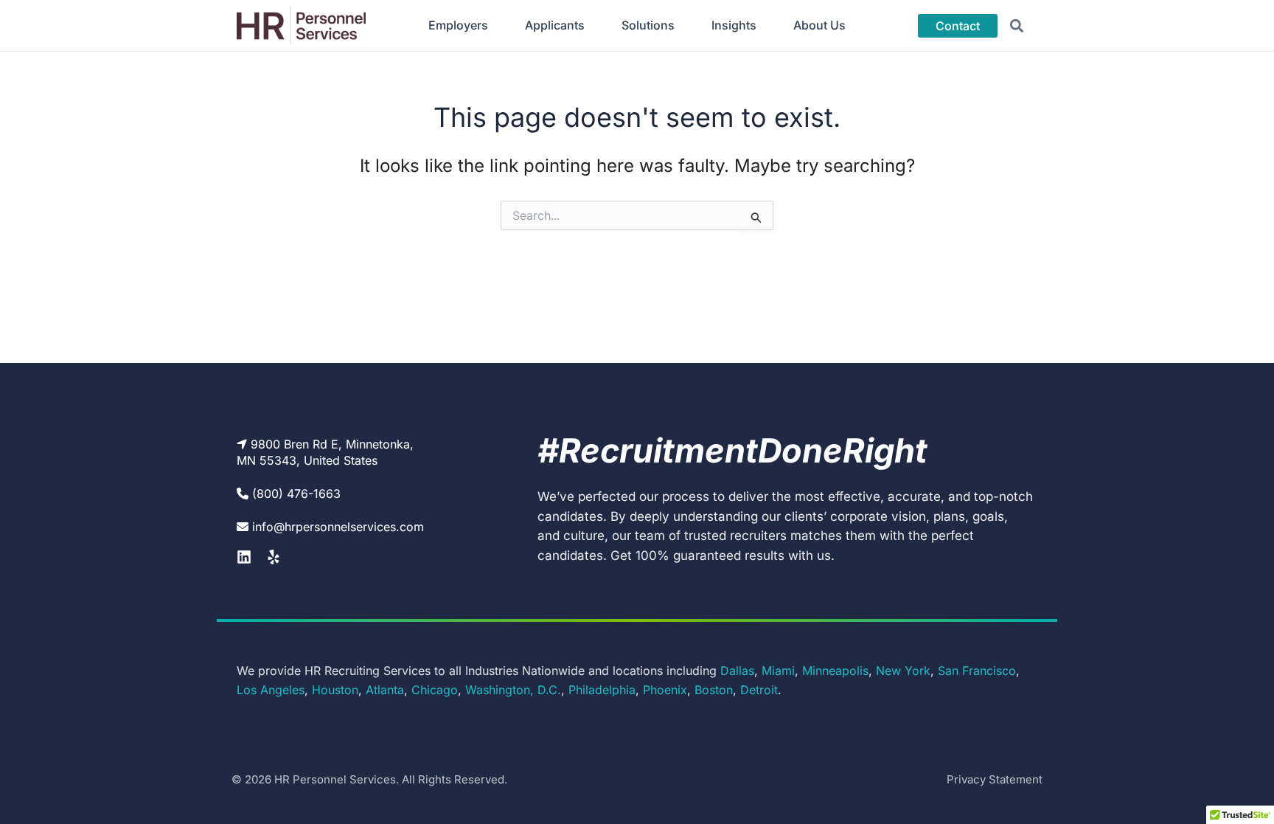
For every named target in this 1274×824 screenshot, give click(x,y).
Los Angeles (270, 689)
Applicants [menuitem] (555, 25)
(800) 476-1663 (296, 493)
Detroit (759, 689)
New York (903, 670)
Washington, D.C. (513, 689)
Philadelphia (602, 689)
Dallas (737, 670)
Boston (714, 689)
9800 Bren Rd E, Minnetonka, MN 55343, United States (325, 452)
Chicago (434, 689)
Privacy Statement (994, 779)
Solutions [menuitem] (648, 25)
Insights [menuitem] (733, 25)
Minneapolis (835, 670)
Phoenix (665, 689)
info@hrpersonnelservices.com (338, 526)
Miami (778, 670)
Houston (335, 689)
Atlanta (385, 689)
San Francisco (977, 670)
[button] (1017, 25)
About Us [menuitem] (819, 25)
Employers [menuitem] (458, 25)
